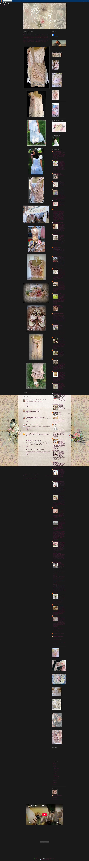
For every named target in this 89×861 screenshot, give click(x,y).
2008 (54, 784)
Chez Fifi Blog (56, 630)
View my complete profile (57, 799)
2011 (54, 766)
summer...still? (60, 405)
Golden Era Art (56, 593)
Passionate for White (30, 417)
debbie (27, 433)
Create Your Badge (55, 36)
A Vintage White (56, 507)
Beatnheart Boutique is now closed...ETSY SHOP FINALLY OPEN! (61, 565)
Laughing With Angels (57, 268)
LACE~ (59, 384)
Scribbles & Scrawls (61, 394)
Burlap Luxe (55, 234)
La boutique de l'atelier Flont (59, 200)
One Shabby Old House (57, 256)
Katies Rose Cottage (57, 639)
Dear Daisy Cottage (57, 553)
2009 (54, 782)
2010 (54, 780)
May (55, 775)
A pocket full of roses (57, 337)
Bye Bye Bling (55, 585)
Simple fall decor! (61, 338)
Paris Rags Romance (57, 795)
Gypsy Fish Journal (57, 247)
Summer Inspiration (61, 594)
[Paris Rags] (53, 35)
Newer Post (25, 475)
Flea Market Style (56, 424)
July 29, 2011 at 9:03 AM (36, 440)
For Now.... (55, 554)
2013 (54, 763)
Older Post (48, 475)
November (56, 769)
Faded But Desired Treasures (59, 531)
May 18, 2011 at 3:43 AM (41, 399)
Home (36, 475)
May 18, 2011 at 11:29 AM (40, 417)
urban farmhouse (56, 371)
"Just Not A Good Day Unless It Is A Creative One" (61, 236)
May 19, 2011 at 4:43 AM (34, 433)
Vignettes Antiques (57, 173)
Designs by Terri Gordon (58, 438)
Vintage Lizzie (56, 615)
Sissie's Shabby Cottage (31, 399)
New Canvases (61, 470)
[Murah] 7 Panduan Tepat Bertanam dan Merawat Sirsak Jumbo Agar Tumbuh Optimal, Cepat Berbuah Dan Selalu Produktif (58, 212)
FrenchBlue (55, 349)
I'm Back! (59, 224)
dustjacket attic (56, 450)
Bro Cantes (55, 463)
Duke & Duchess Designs (58, 636)
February (56, 778)
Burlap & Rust (60, 306)
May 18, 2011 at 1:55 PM (33, 424)
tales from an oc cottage (58, 404)
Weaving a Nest (61, 190)
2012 (54, 765)
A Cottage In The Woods (58, 628)
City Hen (54, 575)
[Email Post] (42, 392)
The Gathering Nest (57, 305)
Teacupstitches (56, 541)
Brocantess (55, 462)
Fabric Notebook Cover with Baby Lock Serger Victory (61, 162)
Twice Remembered (57, 151)
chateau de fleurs (56, 494)
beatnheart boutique (57, 562)
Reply (27, 406)
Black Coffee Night (56, 576)
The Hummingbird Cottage (58, 633)
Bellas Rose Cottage (57, 293)
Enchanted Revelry (57, 181)
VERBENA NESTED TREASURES (57, 413)
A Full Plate (60, 414)
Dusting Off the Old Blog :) (57, 152)
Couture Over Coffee (57, 393)
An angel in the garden (57, 189)
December (56, 768)
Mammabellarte (56, 324)
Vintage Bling (56, 584)
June (27, 424)
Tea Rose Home (56, 160)
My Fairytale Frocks (57, 209)
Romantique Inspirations (58, 383)
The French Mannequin (57, 604)
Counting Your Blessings (58, 469)
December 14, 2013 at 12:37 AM (37, 449)
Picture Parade (56, 776)
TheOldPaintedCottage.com (58, 481)
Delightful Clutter (56, 359)
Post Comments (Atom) (32, 478)
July (55, 771)
